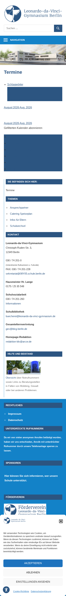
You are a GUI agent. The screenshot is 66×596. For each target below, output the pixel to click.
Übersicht (11, 377)
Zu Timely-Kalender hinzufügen (26, 136)
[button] (61, 521)
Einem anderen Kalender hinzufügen (29, 162)
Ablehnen (33, 572)
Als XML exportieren (19, 168)
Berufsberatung (16, 89)
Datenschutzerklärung (41, 591)
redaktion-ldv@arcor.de (18, 341)
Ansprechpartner (19, 207)
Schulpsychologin (42, 94)
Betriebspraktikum (37, 89)
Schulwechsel (17, 225)
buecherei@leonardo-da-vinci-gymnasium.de (30, 316)
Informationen (13, 303)
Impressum (14, 413)
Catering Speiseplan (21, 213)
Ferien (27, 94)
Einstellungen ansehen (33, 581)
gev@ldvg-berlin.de (16, 328)
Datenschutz (15, 420)
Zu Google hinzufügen (20, 143)
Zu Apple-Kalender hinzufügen (25, 156)
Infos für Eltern (18, 219)
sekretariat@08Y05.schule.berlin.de (25, 273)
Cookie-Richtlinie (21, 591)
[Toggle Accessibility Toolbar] (6, 589)
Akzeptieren (33, 563)
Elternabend (15, 94)
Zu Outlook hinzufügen (21, 149)
